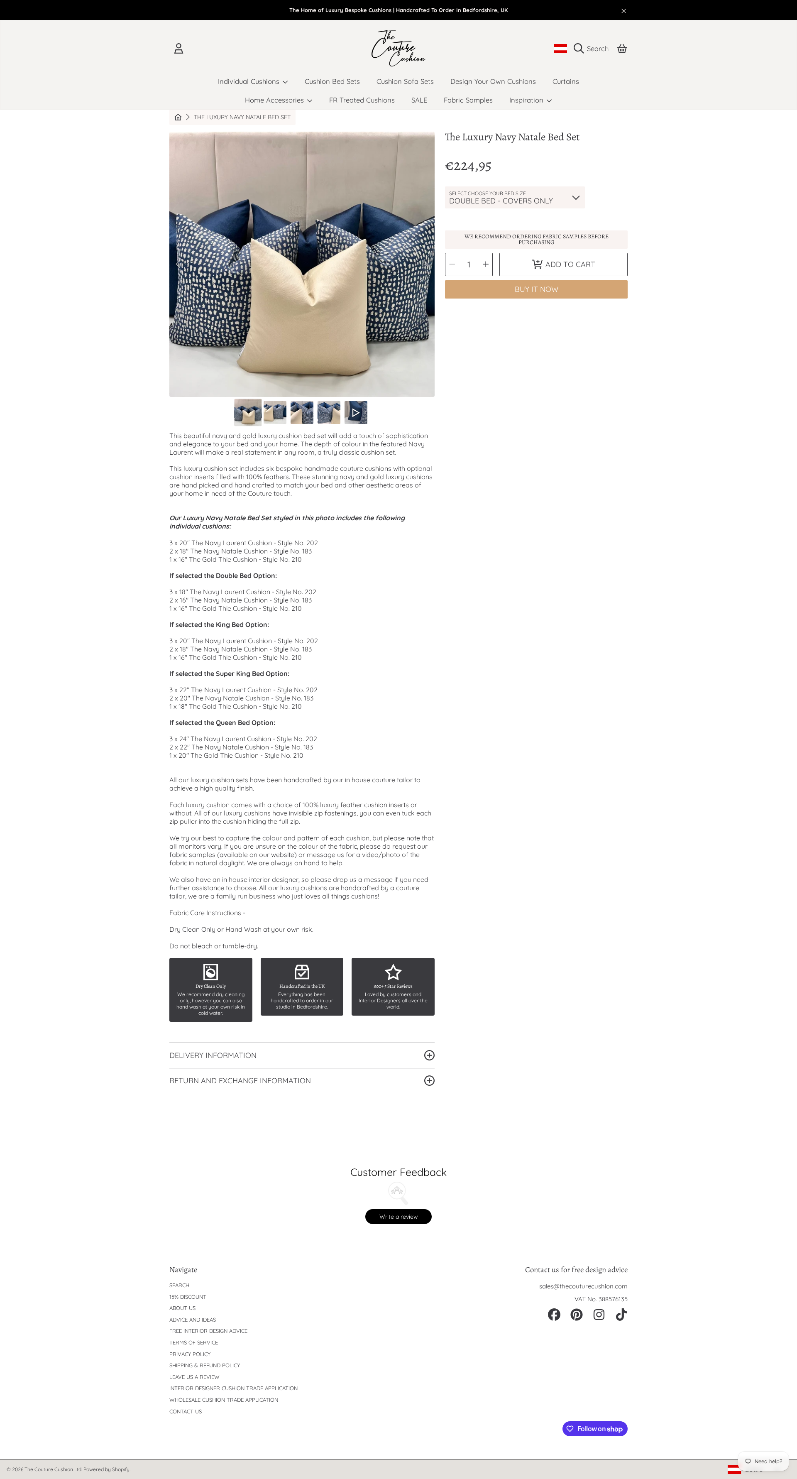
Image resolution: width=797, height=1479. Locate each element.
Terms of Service (193, 1342)
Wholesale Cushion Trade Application (223, 1399)
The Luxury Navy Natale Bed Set (242, 117)
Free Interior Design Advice (208, 1330)
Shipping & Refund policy (204, 1365)
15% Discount (187, 1296)
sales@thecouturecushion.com (583, 1286)
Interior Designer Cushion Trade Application (233, 1388)
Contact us (185, 1411)
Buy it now (536, 289)
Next (426, 264)
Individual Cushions (249, 81)
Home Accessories (275, 99)
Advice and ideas (192, 1319)
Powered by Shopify (106, 1469)
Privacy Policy (189, 1354)
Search (179, 1285)
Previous (178, 264)
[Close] (623, 10)
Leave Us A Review (194, 1377)
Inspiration (527, 99)
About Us (182, 1308)
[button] (593, 48)
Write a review (398, 1216)
